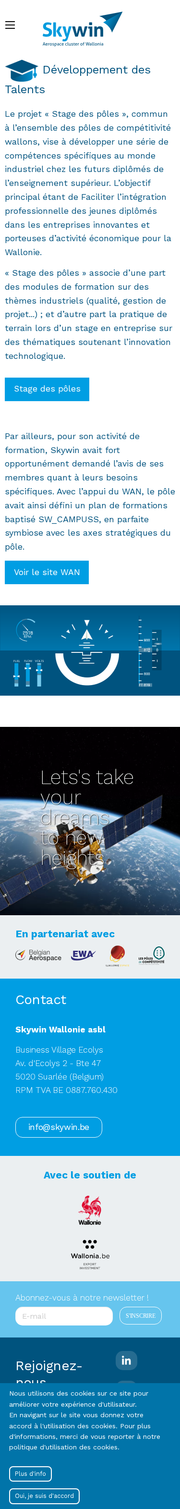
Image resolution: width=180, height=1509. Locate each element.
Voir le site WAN (47, 572)
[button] (90, 650)
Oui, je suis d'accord (44, 1495)
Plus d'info (30, 1473)
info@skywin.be (58, 1127)
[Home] (87, 24)
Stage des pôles (47, 388)
